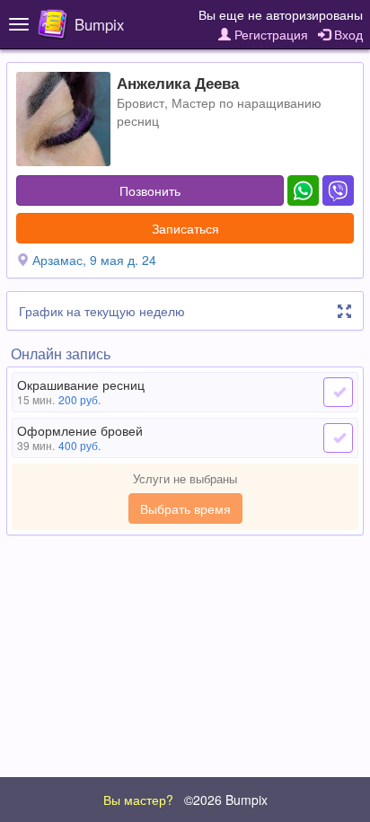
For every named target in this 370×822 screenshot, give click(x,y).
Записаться (185, 228)
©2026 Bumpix (226, 800)
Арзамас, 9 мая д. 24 (94, 260)
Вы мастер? (138, 800)
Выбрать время (185, 508)
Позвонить (150, 190)
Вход (346, 34)
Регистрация (269, 34)
